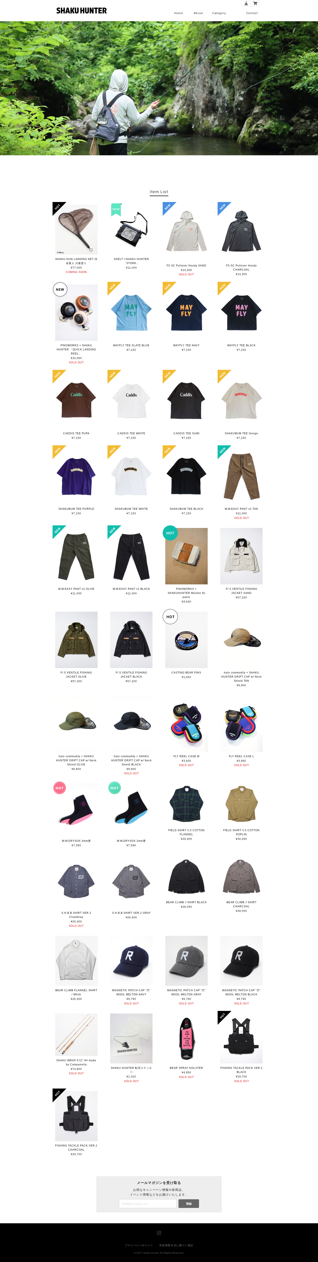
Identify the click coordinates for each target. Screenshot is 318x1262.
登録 (189, 1203)
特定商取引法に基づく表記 (176, 1245)
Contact (252, 13)
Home (178, 13)
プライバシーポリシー (139, 1245)
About (198, 13)
